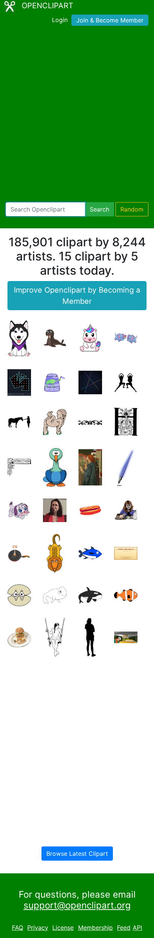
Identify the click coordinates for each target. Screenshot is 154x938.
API (137, 927)
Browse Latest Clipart (77, 853)
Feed (123, 927)
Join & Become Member (110, 20)
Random (132, 209)
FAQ (17, 927)
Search (99, 209)
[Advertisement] (77, 115)
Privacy (37, 927)
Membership (95, 927)
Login (60, 20)
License (63, 927)
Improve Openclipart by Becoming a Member (77, 296)
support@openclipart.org (77, 905)
